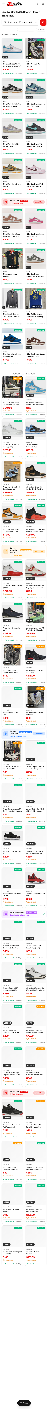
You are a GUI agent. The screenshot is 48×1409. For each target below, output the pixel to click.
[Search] (37, 4)
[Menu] (4, 4)
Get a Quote (39, 551)
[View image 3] (14, 266)
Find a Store (39, 734)
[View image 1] (10, 266)
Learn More (39, 202)
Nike (5, 62)
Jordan (6, 400)
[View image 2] (12, 266)
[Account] (43, 4)
